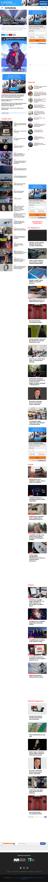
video (8, 113)
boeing (10, 112)
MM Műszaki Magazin (39, 877)
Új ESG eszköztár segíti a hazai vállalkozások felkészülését (12, 109)
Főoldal (9, 871)
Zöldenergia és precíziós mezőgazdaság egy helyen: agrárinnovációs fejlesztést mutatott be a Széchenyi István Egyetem (14, 104)
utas (5, 113)
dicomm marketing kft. (17, 877)
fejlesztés (20, 112)
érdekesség (14, 112)
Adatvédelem (38, 871)
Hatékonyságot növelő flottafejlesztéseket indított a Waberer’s (12, 100)
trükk (2, 113)
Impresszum (31, 871)
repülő (24, 112)
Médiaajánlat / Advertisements (19, 871)
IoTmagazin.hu (24, 878)
